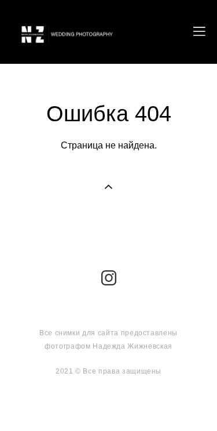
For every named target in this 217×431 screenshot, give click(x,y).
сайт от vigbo (109, 404)
